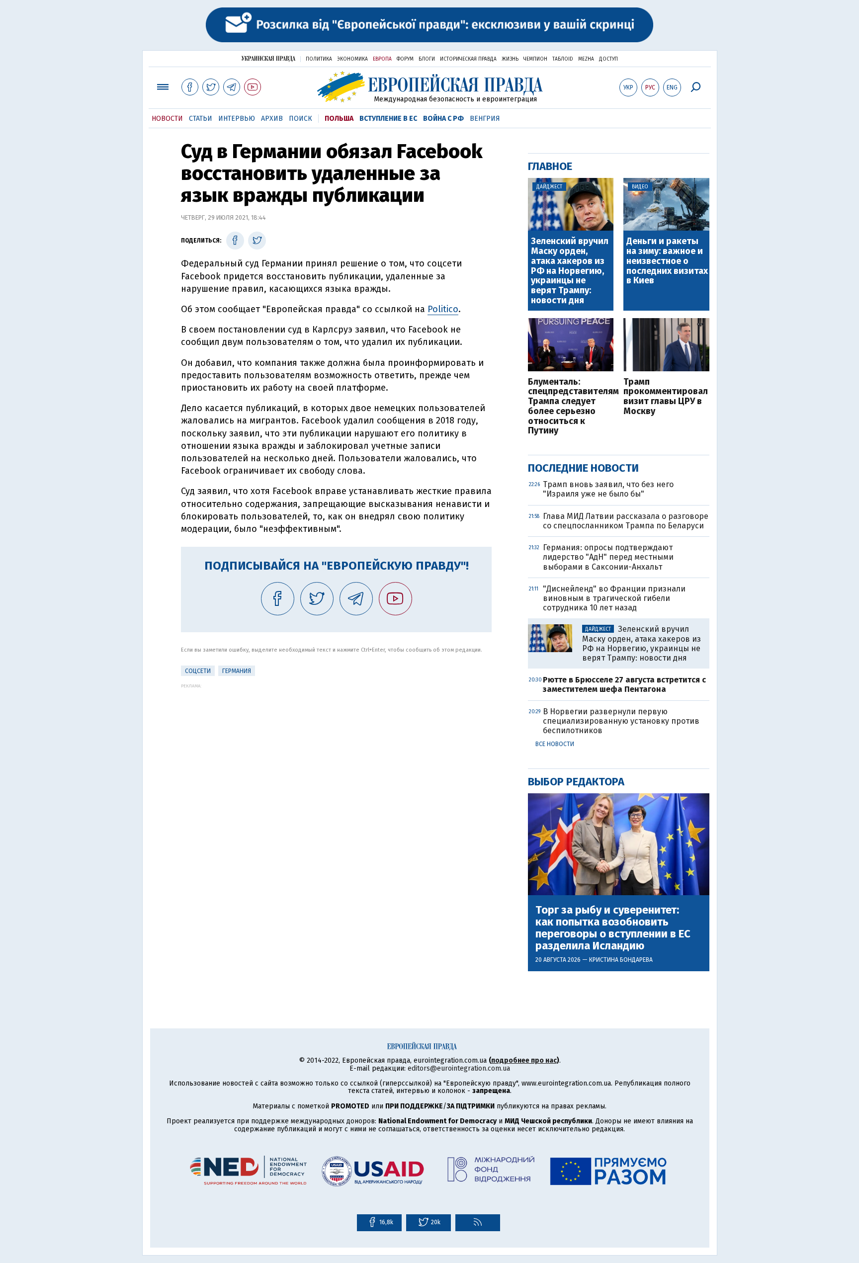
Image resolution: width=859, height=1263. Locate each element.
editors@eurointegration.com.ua (459, 1068)
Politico (443, 309)
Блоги (427, 59)
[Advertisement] (336, 758)
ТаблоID (562, 59)
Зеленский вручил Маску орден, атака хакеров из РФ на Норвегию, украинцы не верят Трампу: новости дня (569, 271)
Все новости (554, 744)
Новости (167, 118)
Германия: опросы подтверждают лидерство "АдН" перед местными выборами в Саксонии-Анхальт (608, 557)
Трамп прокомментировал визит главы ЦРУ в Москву (665, 397)
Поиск (300, 118)
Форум (405, 59)
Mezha (586, 59)
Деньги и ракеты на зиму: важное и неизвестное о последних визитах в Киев (667, 261)
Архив (272, 118)
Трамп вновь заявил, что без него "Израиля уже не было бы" (608, 489)
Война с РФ (443, 118)
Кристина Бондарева (621, 959)
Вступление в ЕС (388, 118)
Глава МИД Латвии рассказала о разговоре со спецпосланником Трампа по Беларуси (625, 520)
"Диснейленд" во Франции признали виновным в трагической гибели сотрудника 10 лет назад (614, 598)
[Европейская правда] (430, 86)
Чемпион (535, 59)
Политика (319, 59)
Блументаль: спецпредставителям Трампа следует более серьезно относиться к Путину (571, 406)
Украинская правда (268, 58)
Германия (236, 671)
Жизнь (510, 59)
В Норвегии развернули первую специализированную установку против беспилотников (621, 721)
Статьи (200, 118)
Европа (382, 59)
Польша (339, 118)
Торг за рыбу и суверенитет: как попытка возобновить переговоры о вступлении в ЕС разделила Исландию (612, 928)
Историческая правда (468, 59)
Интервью (236, 118)
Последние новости (583, 468)
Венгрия (485, 118)
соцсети (198, 671)
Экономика (352, 59)
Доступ (608, 59)
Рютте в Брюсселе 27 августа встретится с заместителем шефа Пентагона (624, 684)
